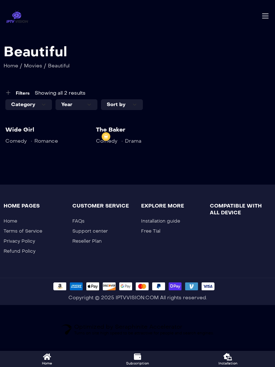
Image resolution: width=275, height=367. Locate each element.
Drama (133, 141)
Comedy (16, 141)
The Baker (110, 129)
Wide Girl (19, 129)
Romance (46, 141)
